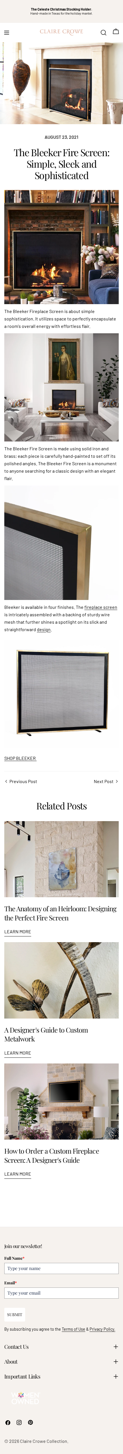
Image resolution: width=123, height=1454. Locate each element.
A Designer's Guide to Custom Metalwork (46, 1034)
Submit (14, 1314)
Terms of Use (73, 1329)
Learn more (17, 931)
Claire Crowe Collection (43, 1441)
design (44, 629)
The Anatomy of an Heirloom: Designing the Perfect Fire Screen (60, 913)
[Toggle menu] (6, 32)
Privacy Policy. (102, 1329)
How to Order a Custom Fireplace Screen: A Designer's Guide (51, 1155)
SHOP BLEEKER (20, 758)
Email (10, 1282)
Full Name (14, 1258)
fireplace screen (100, 607)
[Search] (103, 32)
